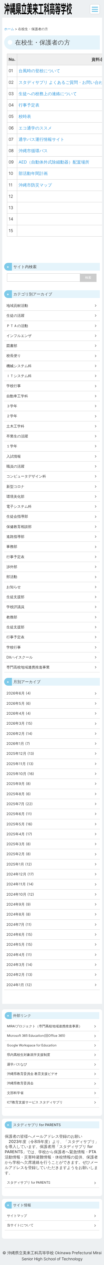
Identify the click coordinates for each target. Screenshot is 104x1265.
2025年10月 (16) (20, 774)
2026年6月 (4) (18, 693)
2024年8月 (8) (18, 914)
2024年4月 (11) (19, 955)
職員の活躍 (15, 466)
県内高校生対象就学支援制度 (28, 1055)
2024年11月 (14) (20, 884)
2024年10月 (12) (20, 894)
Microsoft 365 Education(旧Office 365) (36, 1036)
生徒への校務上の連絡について (48, 93)
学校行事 (13, 386)
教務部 (11, 617)
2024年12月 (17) (20, 874)
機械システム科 (19, 366)
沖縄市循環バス (33, 150)
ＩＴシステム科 (19, 376)
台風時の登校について (39, 70)
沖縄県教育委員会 (20, 1083)
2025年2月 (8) (18, 854)
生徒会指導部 (17, 516)
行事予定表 (29, 105)
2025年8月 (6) (18, 794)
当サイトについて (20, 1225)
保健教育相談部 (19, 527)
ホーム (9, 29)
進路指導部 (15, 537)
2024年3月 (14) (19, 965)
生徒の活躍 (15, 315)
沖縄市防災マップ (35, 185)
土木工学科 (15, 426)
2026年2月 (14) (19, 734)
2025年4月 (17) (19, 834)
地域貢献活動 (17, 306)
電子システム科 (19, 506)
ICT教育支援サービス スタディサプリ (35, 1102)
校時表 (25, 116)
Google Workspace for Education (32, 1045)
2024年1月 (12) (19, 985)
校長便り (13, 356)
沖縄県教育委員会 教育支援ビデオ (32, 1074)
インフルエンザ (19, 336)
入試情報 (13, 456)
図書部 (11, 346)
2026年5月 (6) (18, 703)
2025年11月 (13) (20, 764)
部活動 (11, 577)
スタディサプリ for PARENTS (28, 1182)
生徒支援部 (15, 597)
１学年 (11, 446)
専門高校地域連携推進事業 (28, 667)
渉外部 (11, 567)
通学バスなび (17, 1064)
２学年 (11, 416)
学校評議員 (15, 607)
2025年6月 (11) (19, 814)
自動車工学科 (17, 396)
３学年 (11, 406)
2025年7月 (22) (19, 804)
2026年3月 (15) (19, 723)
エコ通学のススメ (35, 128)
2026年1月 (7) (18, 744)
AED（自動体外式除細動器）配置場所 (54, 162)
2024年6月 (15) (19, 934)
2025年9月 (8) (18, 784)
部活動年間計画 (33, 173)
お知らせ (13, 587)
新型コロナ (15, 486)
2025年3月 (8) (18, 844)
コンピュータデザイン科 (26, 476)
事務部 (11, 547)
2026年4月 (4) (18, 713)
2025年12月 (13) (20, 753)
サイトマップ (17, 1216)
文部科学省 (15, 1093)
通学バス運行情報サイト (41, 139)
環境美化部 (15, 496)
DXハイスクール (19, 657)
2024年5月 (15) (19, 944)
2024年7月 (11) (19, 924)
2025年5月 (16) (19, 824)
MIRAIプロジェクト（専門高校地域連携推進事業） (44, 1026)
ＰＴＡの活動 (17, 326)
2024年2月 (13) (19, 975)
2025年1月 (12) (19, 864)
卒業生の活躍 (17, 436)
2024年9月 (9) (18, 904)
